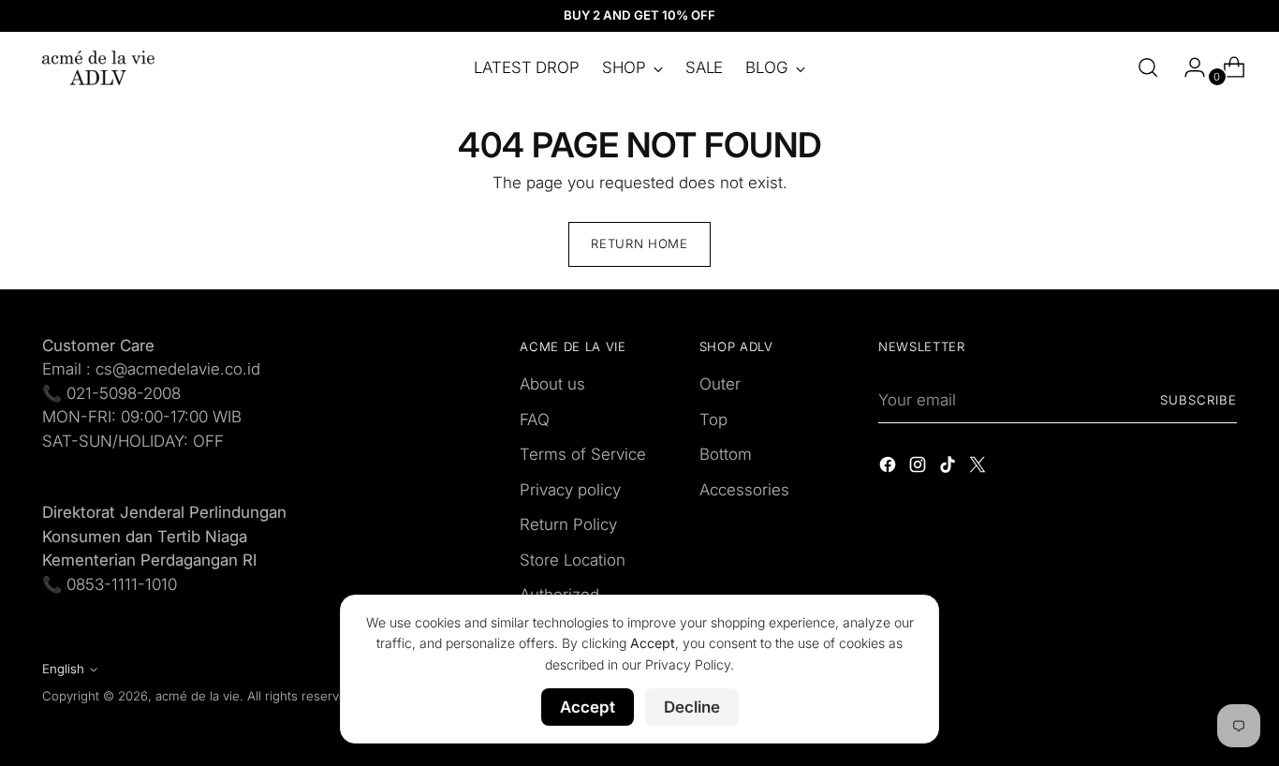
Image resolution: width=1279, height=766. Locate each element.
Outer (720, 384)
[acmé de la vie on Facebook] (889, 468)
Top (713, 419)
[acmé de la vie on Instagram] (919, 468)
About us (552, 384)
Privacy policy (570, 489)
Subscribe (1198, 399)
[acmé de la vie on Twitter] (979, 468)
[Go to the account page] (1187, 67)
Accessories (744, 489)
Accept (587, 707)
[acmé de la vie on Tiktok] (949, 468)
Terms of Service (583, 454)
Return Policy (568, 524)
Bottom (725, 454)
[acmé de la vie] (98, 68)
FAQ (535, 419)
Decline (692, 707)
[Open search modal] (1148, 67)
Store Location (572, 560)
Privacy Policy (687, 664)
